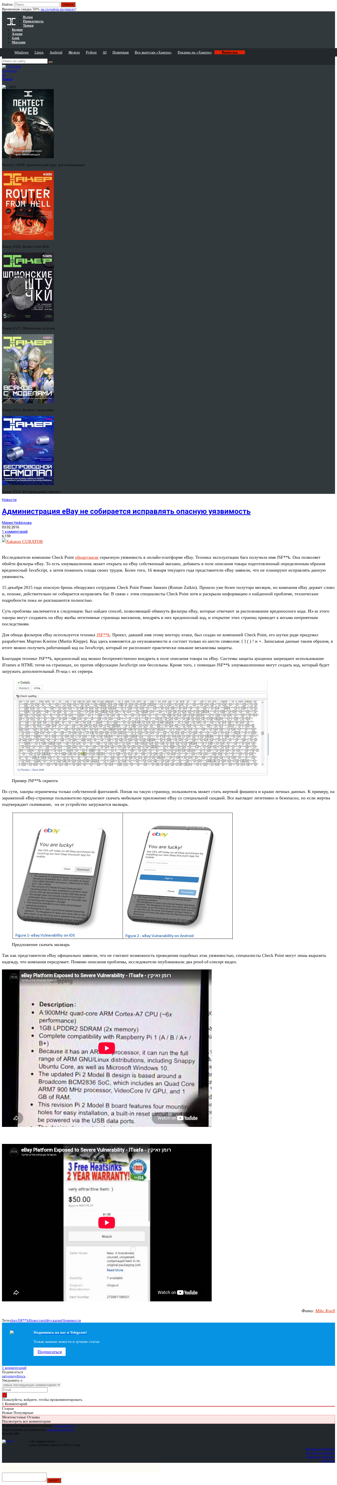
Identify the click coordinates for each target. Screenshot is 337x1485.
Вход (332, 7)
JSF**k (103, 634)
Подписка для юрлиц (320, 1453)
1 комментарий (15, 531)
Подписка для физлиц (320, 1449)
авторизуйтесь (13, 1376)
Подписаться (49, 1351)
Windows (21, 52)
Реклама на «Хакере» (195, 52)
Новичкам (120, 52)
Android (56, 52)
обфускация (52, 1320)
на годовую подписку (58, 9)
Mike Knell (325, 1310)
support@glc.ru (64, 1425)
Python (91, 52)
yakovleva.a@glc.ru (60, 1429)
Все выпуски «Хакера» (153, 52)
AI (105, 52)
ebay (14, 1320)
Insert (54, 1480)
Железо (74, 52)
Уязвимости (71, 1320)
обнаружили (86, 557)
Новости (9, 500)
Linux (39, 52)
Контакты (328, 1461)
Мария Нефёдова (17, 523)
